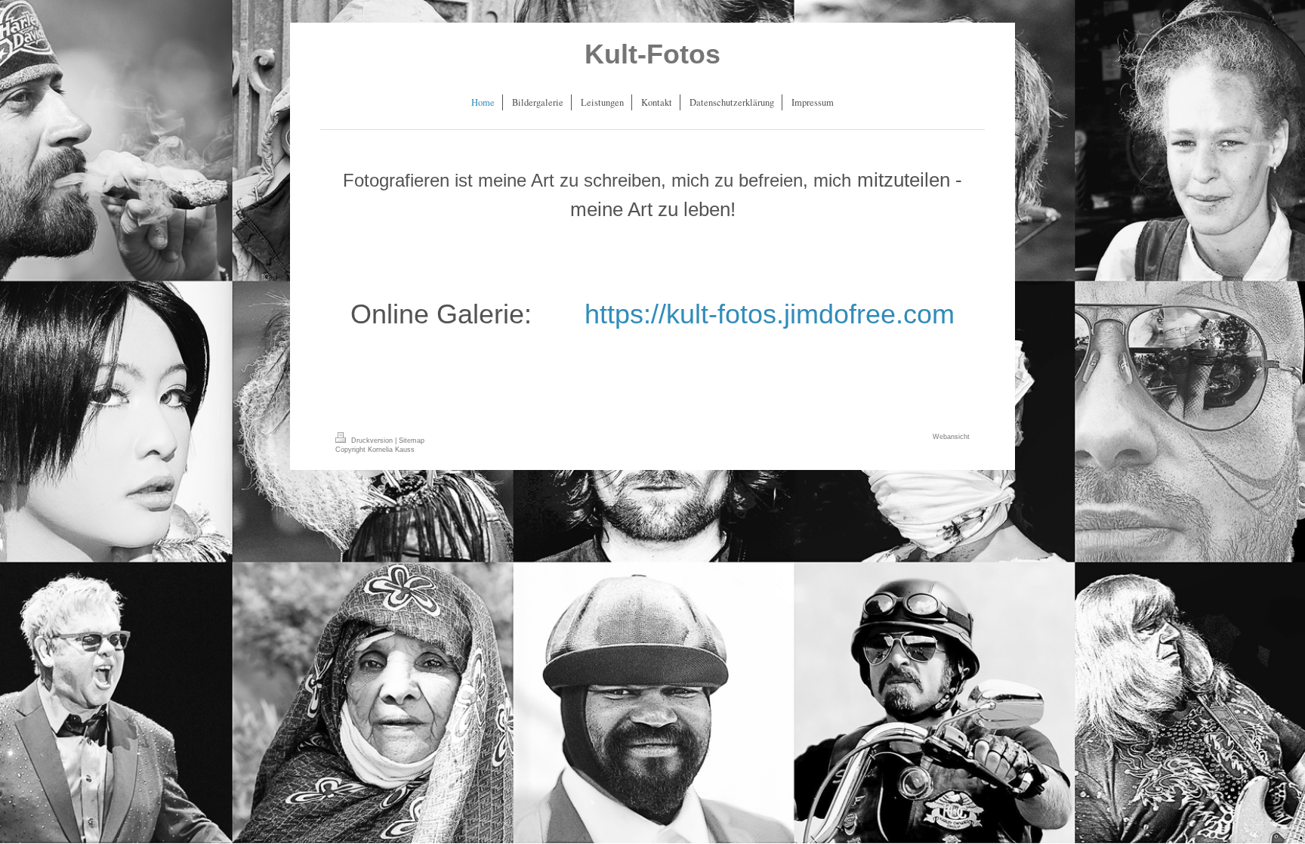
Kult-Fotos (652, 54)
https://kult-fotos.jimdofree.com (770, 313)
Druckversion (372, 440)
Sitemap (411, 440)
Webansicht (951, 437)
